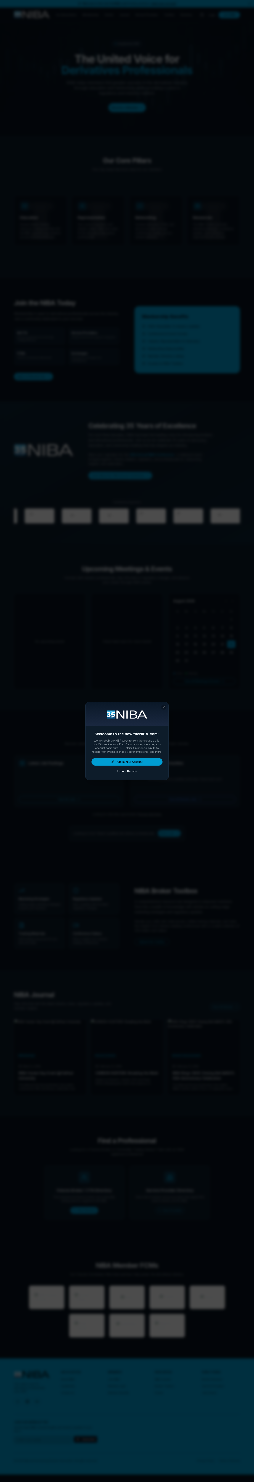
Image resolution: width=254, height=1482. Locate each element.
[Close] (163, 707)
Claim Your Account (130, 761)
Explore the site (127, 771)
